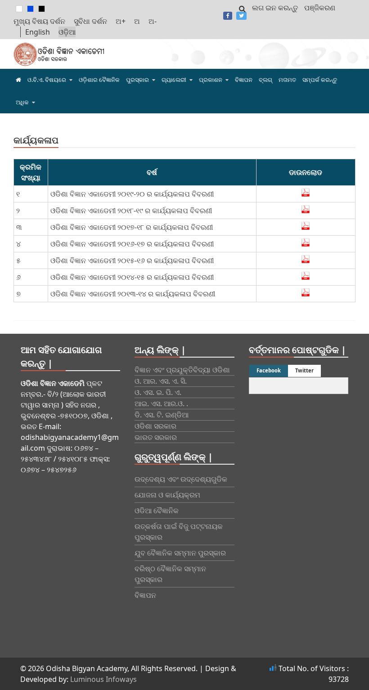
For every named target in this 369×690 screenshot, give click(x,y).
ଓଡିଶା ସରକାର (155, 426)
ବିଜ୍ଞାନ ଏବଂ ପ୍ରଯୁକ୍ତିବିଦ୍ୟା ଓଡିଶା (182, 370)
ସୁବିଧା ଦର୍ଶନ (90, 21)
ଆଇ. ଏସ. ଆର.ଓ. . (161, 403)
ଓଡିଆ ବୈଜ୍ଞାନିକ (157, 510)
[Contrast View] (30, 8)
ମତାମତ (287, 80)
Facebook (227, 16)
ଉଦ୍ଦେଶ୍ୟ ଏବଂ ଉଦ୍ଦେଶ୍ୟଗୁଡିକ (181, 479)
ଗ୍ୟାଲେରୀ (174, 80)
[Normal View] (19, 8)
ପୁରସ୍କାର (137, 80)
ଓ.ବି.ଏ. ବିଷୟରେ (46, 80)
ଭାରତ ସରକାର (156, 437)
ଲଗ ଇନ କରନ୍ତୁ (275, 8)
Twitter (241, 16)
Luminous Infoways (103, 679)
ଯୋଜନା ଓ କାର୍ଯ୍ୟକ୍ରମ (167, 495)
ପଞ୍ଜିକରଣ (319, 8)
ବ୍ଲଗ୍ (265, 80)
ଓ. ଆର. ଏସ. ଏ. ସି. (161, 381)
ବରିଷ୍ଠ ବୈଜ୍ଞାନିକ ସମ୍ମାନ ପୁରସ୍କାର (170, 574)
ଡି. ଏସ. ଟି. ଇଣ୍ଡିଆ (162, 415)
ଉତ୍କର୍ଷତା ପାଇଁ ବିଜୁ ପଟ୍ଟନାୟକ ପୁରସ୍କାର (179, 531)
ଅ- (152, 21)
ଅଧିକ (22, 102)
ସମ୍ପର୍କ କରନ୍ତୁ (319, 80)
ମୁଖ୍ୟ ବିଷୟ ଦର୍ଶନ (39, 21)
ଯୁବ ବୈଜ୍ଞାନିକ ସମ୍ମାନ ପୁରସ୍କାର (180, 553)
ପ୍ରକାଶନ (210, 80)
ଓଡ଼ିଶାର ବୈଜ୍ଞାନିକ (99, 80)
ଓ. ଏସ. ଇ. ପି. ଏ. (158, 392)
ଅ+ (121, 21)
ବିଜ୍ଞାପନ (243, 80)
